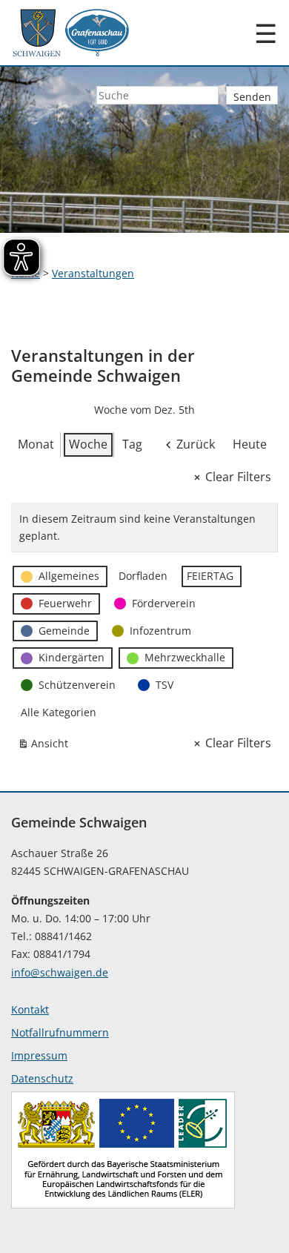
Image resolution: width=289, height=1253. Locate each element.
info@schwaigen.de (59, 972)
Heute (250, 444)
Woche (88, 444)
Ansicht (46, 746)
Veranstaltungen (93, 273)
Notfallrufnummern (60, 1032)
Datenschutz (42, 1078)
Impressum (39, 1055)
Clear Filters (238, 477)
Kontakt (30, 1009)
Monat (36, 444)
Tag (132, 444)
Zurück (195, 444)
